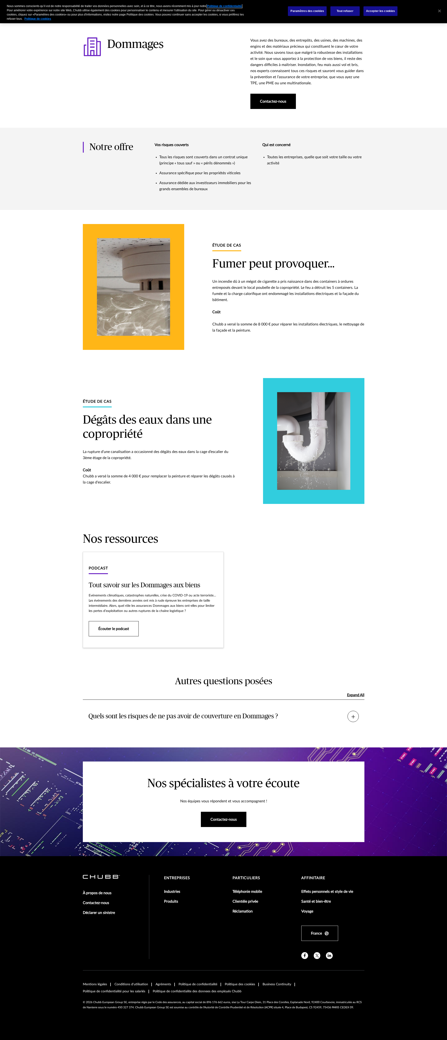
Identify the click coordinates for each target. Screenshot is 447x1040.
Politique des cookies (240, 984)
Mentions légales (95, 984)
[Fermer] (439, 11)
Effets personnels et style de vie (327, 891)
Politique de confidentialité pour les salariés (114, 991)
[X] (317, 955)
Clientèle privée (245, 901)
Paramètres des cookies (307, 11)
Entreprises (177, 878)
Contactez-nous (96, 903)
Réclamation (243, 911)
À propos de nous (97, 893)
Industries (172, 891)
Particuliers (246, 878)
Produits (171, 901)
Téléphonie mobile (247, 891)
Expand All (355, 695)
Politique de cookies (37, 18)
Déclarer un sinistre (99, 913)
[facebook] (304, 955)
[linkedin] (329, 955)
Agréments (163, 984)
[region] (223, 11)
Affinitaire (313, 878)
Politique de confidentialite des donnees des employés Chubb (197, 991)
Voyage (307, 911)
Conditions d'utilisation (131, 984)
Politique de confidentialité (198, 984)
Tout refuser (345, 11)
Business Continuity (277, 984)
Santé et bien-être (316, 901)
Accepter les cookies (380, 11)
